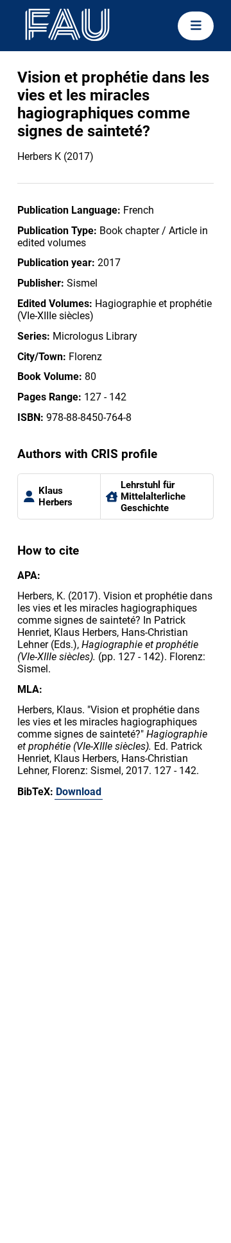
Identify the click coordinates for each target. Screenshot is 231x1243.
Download (78, 792)
